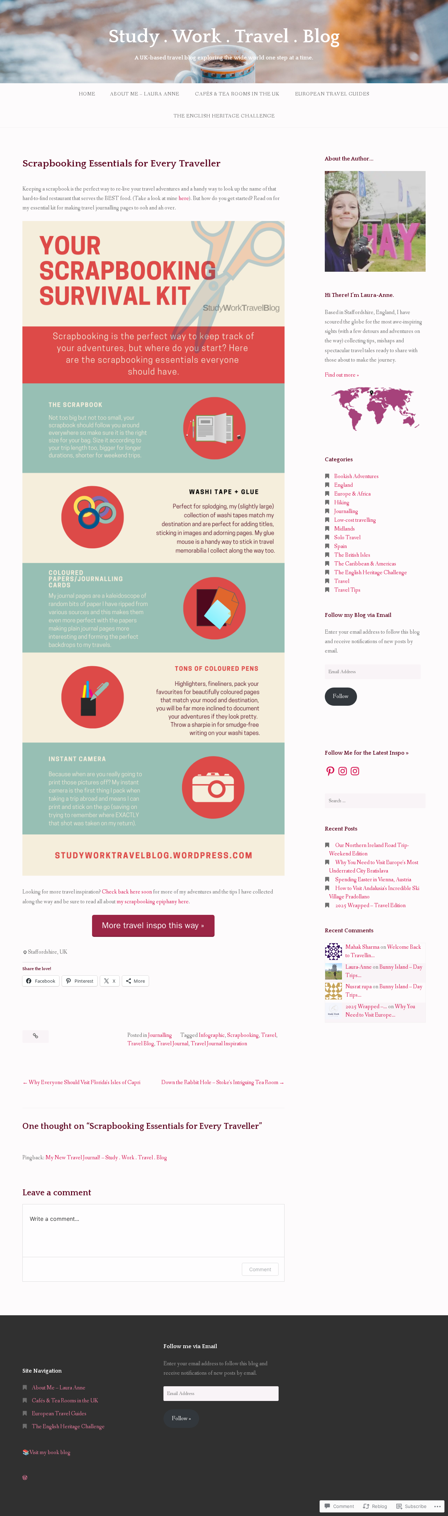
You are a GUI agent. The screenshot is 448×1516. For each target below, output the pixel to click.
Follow (341, 696)
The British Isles (352, 555)
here (183, 198)
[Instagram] (342, 771)
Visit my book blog (49, 1452)
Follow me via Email (190, 1346)
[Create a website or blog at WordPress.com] (24, 1478)
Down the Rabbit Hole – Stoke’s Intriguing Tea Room (219, 1082)
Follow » (181, 1418)
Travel (268, 1035)
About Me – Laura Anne (144, 94)
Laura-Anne (358, 967)
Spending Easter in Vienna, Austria (373, 879)
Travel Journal (172, 1043)
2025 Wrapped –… (366, 1006)
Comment (260, 1269)
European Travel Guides (332, 94)
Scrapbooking (243, 1035)
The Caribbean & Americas (365, 564)
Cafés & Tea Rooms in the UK (237, 94)
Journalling (160, 1035)
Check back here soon (127, 892)
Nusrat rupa (358, 986)
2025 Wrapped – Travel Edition (370, 905)
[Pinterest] (330, 771)
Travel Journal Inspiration (219, 1043)
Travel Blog (140, 1043)
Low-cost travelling (355, 520)
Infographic (212, 1035)
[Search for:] (375, 800)
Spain (340, 546)
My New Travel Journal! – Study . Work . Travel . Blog (106, 1157)
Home (87, 94)
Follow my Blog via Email (358, 615)
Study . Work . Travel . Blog (224, 36)
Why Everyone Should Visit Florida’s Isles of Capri (84, 1082)
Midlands (344, 529)
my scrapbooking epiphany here (153, 901)
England (343, 485)
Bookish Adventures (356, 476)
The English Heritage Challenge (224, 116)
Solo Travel (347, 537)
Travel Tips (347, 590)
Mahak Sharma (362, 947)
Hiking (341, 502)
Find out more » (342, 375)
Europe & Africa (352, 494)
